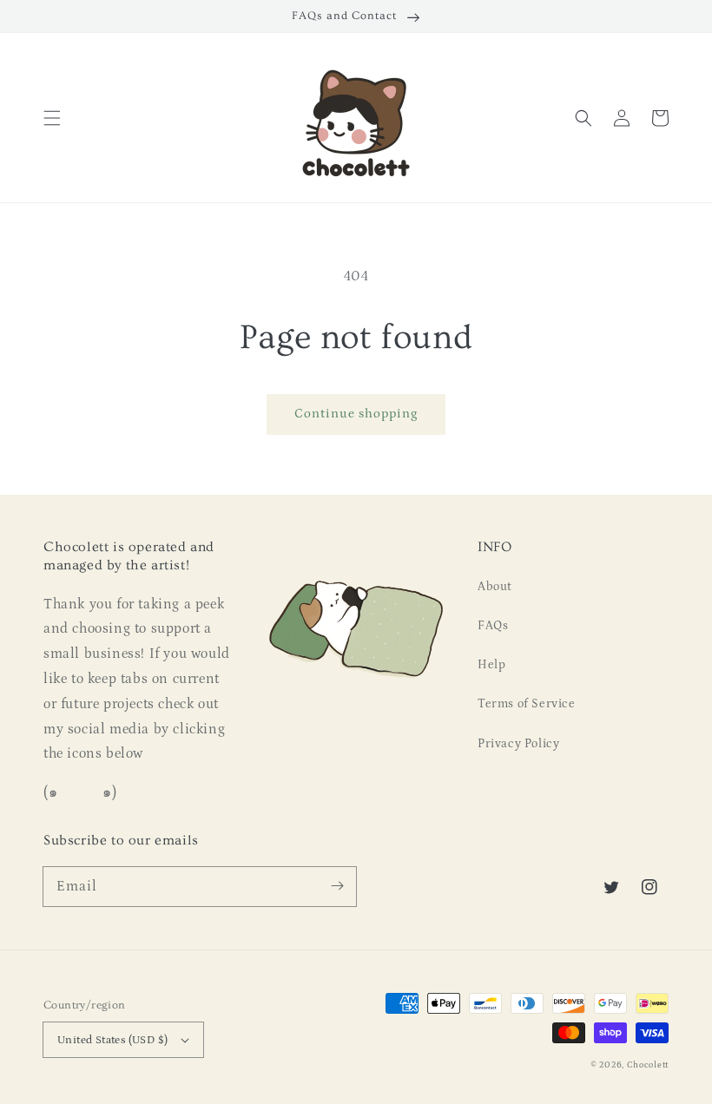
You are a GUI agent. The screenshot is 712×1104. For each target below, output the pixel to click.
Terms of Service (527, 704)
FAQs (493, 626)
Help (491, 665)
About (495, 587)
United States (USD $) (112, 1040)
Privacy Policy (518, 744)
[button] (52, 118)
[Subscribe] (337, 886)
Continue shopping (356, 413)
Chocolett (648, 1065)
